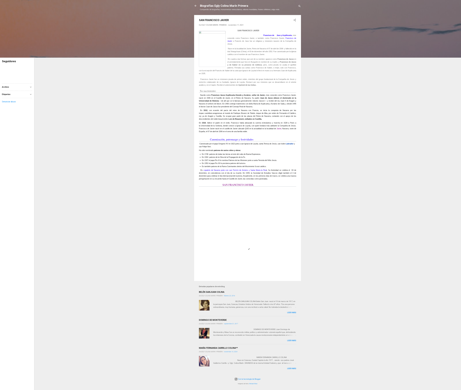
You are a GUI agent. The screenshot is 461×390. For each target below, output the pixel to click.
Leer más (291, 312)
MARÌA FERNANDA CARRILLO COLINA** (218, 348)
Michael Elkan (253, 383)
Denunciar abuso (9, 102)
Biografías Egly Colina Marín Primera (224, 5)
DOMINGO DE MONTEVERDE (213, 320)
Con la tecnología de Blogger (249, 379)
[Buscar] (299, 6)
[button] (294, 20)
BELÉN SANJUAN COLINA (211, 292)
